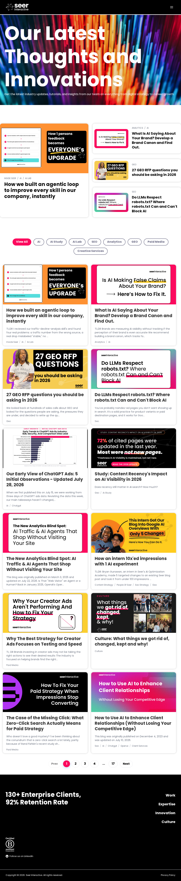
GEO (135, 242)
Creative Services (90, 251)
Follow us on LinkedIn (21, 856)
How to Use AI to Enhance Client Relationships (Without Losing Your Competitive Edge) (133, 723)
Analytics (114, 242)
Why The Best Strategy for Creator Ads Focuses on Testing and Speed (44, 642)
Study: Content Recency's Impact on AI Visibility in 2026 (131, 477)
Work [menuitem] (170, 795)
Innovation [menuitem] (165, 813)
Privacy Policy (168, 875)
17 (113, 764)
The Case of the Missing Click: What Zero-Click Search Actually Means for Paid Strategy (45, 723)
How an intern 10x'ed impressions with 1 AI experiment (131, 562)
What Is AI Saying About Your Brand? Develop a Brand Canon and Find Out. (133, 316)
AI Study (56, 242)
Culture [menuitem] (168, 822)
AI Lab (77, 242)
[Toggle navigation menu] (172, 7)
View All (22, 242)
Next (126, 764)
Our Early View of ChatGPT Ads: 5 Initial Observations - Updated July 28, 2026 (44, 479)
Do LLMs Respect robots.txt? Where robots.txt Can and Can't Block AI (132, 398)
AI (38, 242)
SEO (94, 242)
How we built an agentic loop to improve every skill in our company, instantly (45, 316)
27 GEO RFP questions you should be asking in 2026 (45, 398)
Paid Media (156, 242)
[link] (22, 7)
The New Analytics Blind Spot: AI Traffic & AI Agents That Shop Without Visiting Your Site (41, 564)
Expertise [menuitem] (167, 804)
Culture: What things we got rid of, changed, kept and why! (132, 642)
